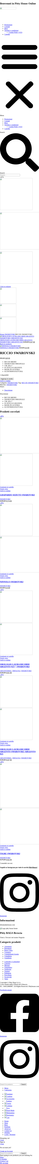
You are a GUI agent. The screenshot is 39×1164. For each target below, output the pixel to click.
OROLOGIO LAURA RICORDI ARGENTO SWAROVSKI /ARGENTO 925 (16, 341)
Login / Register (9, 1134)
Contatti (7, 27)
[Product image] (16, 485)
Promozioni (8, 25)
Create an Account (6, 1151)
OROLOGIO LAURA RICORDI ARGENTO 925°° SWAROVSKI (14, 665)
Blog (6, 28)
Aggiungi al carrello (7, 379)
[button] (19, 76)
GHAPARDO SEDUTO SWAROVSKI (17, 495)
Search (2, 132)
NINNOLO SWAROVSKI (9, 348)
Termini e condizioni (11, 30)
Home (2, 334)
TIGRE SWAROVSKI (10, 853)
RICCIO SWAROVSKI (30, 383)
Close (2, 1140)
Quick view (4, 489)
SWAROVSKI (10, 334)
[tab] (21, 390)
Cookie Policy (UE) (15, 32)
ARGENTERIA (5, 671)
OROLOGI (16, 671)
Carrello (7, 34)
